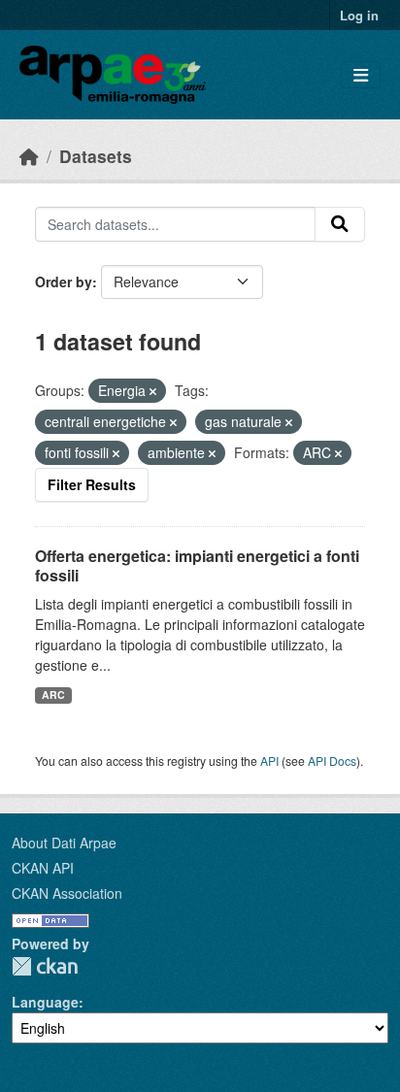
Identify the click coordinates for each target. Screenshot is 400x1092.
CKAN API (43, 867)
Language (45, 1001)
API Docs (332, 760)
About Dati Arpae (64, 842)
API (269, 760)
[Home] (29, 156)
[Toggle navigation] (361, 75)
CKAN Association (67, 893)
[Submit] (340, 224)
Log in (359, 15)
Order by (63, 281)
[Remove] (153, 391)
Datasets (95, 156)
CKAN (45, 966)
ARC (53, 694)
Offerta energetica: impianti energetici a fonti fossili (197, 566)
